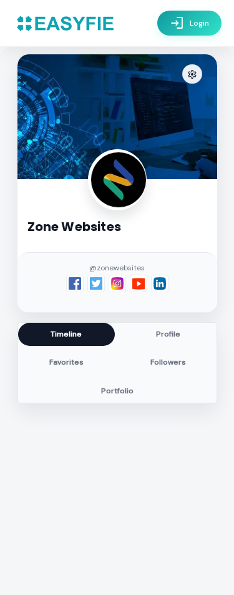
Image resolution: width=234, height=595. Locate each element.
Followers (168, 362)
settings (192, 75)
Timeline (66, 334)
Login (189, 23)
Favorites (66, 362)
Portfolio (117, 391)
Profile (168, 334)
